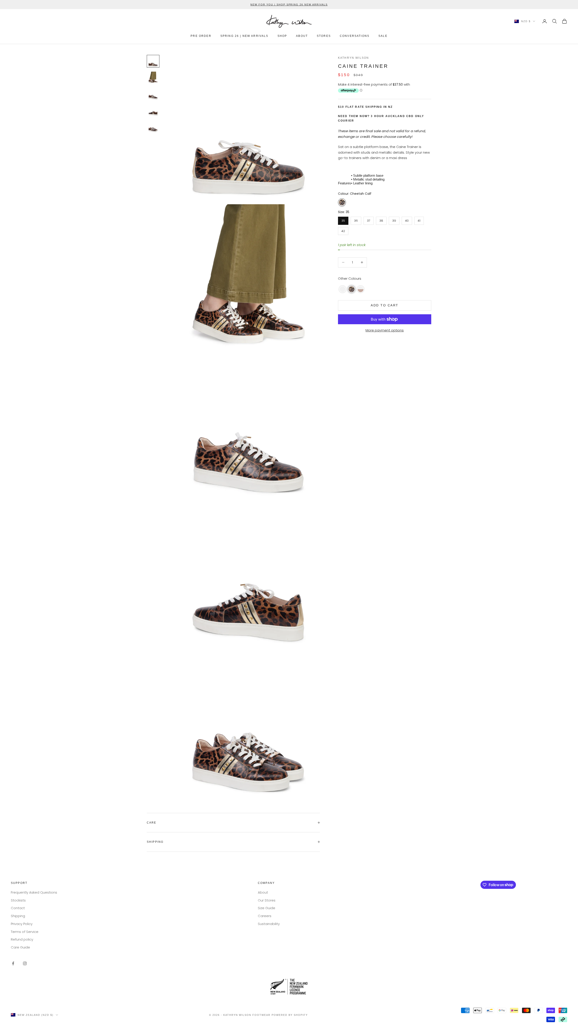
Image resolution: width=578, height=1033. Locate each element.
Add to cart (385, 305)
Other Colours (349, 278)
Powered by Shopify (290, 1015)
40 (407, 220)
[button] (342, 289)
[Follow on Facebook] (13, 963)
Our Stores (266, 900)
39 (394, 220)
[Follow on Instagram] (25, 963)
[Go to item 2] (153, 77)
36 (356, 220)
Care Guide (20, 947)
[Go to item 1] (153, 61)
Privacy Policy (22, 923)
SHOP (282, 36)
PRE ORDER (201, 36)
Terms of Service (24, 931)
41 (419, 220)
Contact (18, 908)
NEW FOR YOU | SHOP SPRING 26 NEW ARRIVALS (289, 4)
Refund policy (22, 939)
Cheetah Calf (342, 202)
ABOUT (302, 36)
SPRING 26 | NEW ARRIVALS (244, 36)
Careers (264, 915)
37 (368, 220)
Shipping (18, 915)
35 (343, 220)
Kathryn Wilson (353, 57)
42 (343, 230)
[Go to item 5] (153, 126)
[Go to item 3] (153, 93)
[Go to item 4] (153, 110)
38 (381, 220)
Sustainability (269, 923)
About (263, 892)
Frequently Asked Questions (34, 892)
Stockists (18, 900)
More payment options (385, 330)
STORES (324, 36)
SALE (382, 36)
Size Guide (266, 908)
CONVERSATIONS (354, 36)
